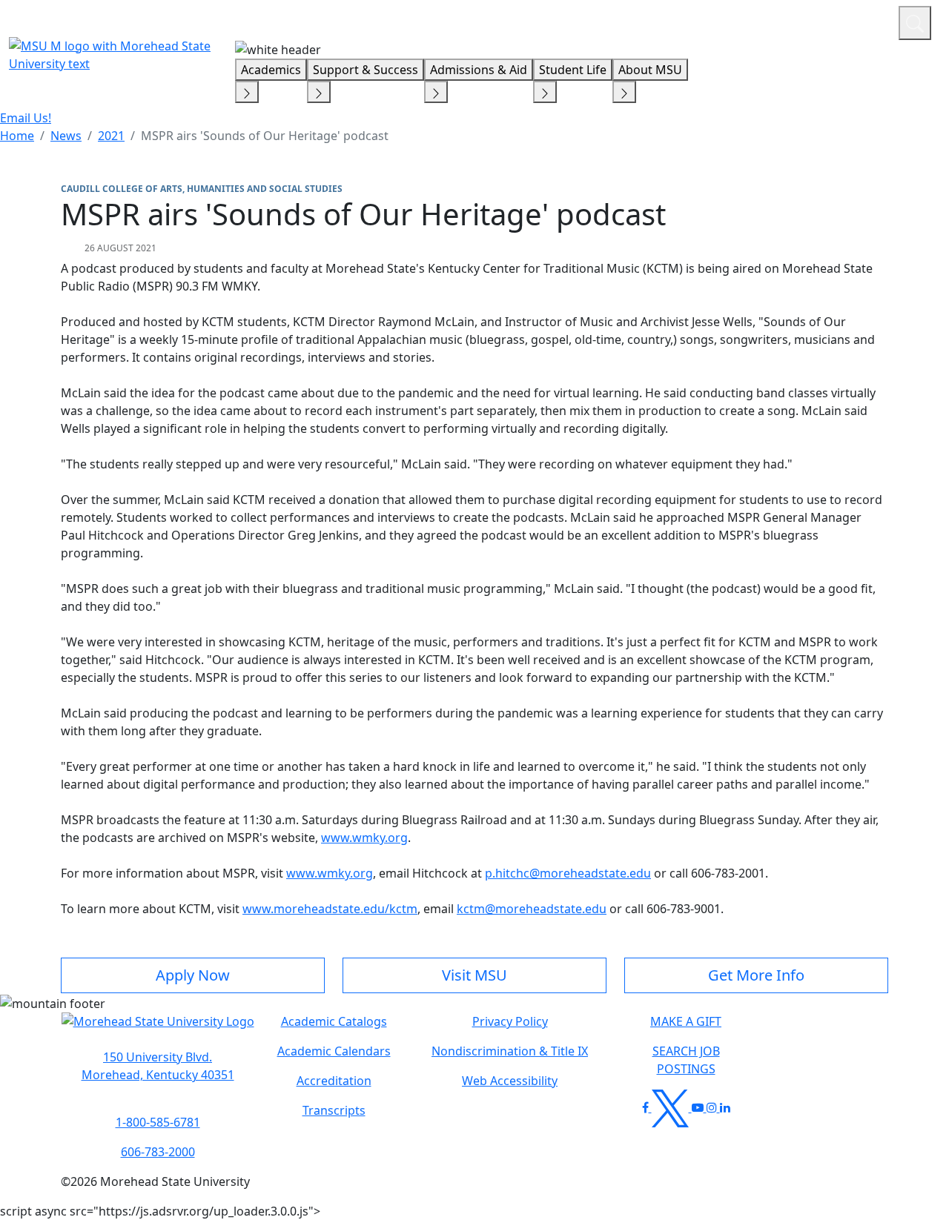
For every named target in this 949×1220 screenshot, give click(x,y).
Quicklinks (694, 21)
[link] (157, 1066)
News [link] (66, 135)
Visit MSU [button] (474, 975)
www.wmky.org (364, 837)
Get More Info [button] (756, 975)
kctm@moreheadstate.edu (531, 909)
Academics (271, 70)
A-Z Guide (788, 21)
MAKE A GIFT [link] (685, 1021)
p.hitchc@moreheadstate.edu (568, 873)
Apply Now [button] (193, 975)
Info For (604, 21)
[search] (915, 23)
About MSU (650, 70)
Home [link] (17, 135)
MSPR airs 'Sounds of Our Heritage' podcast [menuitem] (264, 135)
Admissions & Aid (478, 70)
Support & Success (365, 70)
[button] (158, 1029)
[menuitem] (17, 136)
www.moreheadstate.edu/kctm (329, 909)
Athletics (860, 21)
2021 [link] (111, 135)
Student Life (572, 70)
